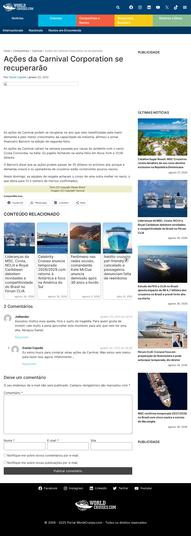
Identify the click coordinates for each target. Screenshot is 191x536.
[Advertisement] (162, 81)
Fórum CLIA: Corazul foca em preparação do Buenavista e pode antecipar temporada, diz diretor (159, 356)
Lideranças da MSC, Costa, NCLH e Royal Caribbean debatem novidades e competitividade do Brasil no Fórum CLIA (19, 273)
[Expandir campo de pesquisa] (117, 7)
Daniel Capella (18, 77)
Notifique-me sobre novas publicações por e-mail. (42, 462)
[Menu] (184, 7)
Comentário (13, 392)
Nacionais (36, 30)
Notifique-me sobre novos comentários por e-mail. (43, 455)
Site (93, 440)
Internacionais (13, 30)
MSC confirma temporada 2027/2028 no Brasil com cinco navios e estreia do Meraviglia (162, 417)
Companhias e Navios (89, 20)
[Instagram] (140, 7)
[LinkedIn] (149, 7)
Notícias (18, 18)
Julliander (22, 316)
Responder (22, 337)
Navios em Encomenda (64, 30)
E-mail (53, 440)
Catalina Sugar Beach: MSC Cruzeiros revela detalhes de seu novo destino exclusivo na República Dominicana (162, 163)
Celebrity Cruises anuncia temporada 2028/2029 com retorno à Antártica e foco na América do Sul (52, 271)
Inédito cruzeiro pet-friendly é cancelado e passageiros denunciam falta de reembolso (117, 267)
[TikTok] (176, 7)
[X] (167, 7)
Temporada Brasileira (125, 20)
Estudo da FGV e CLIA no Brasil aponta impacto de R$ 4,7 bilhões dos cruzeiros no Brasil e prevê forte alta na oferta (162, 292)
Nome (9, 440)
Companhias (21, 50)
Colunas (56, 18)
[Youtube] (158, 7)
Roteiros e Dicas (170, 18)
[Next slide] (126, 260)
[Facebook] (131, 7)
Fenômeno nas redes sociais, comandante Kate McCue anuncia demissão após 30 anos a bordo (85, 269)
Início (7, 50)
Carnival (37, 50)
